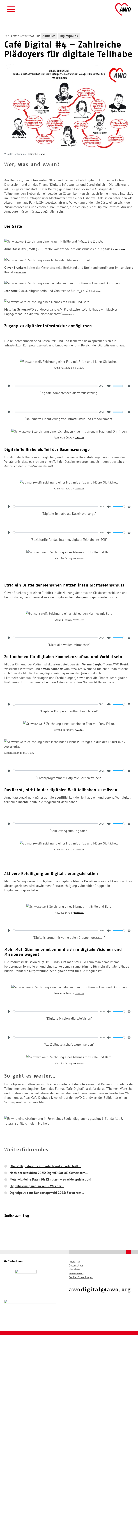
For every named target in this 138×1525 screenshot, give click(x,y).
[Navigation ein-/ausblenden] (11, 9)
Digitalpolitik (69, 36)
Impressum (75, 1261)
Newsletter (75, 1269)
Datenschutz (76, 1265)
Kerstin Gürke (37, 154)
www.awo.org (76, 1273)
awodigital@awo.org (100, 1289)
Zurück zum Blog (16, 1216)
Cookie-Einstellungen (81, 1277)
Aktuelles (48, 36)
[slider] (55, 386)
